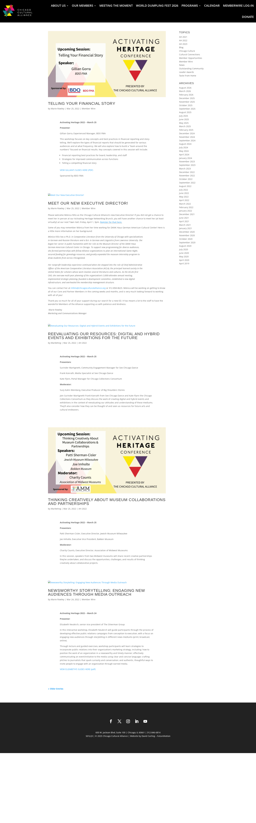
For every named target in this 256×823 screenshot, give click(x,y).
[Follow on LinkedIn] (136, 721)
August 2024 (185, 143)
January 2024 (185, 158)
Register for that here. (111, 222)
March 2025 (185, 126)
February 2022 (186, 207)
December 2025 (187, 98)
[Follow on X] (119, 721)
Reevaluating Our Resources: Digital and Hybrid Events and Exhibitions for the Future (104, 336)
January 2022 (185, 210)
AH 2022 (83, 342)
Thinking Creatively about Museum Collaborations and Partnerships (106, 502)
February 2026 (186, 94)
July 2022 (183, 189)
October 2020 (185, 239)
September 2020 (187, 242)
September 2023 (187, 165)
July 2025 (183, 115)
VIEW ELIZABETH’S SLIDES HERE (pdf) (78, 669)
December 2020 (187, 231)
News (182, 65)
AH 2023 (183, 44)
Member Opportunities (190, 58)
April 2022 (184, 200)
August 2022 (185, 186)
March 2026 (185, 91)
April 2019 (184, 263)
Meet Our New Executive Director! (88, 203)
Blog (181, 47)
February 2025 (186, 129)
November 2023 (187, 161)
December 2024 (187, 133)
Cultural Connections (189, 54)
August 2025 (185, 112)
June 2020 (184, 253)
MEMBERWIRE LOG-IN (238, 6)
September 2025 (187, 108)
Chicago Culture (187, 51)
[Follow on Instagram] (128, 721)
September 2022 (187, 182)
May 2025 (184, 122)
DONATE (248, 17)
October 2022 (185, 179)
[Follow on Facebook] (111, 721)
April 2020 (184, 260)
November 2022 (187, 175)
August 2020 (185, 245)
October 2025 (185, 105)
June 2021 (184, 217)
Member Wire (88, 108)
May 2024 (184, 151)
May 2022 (184, 196)
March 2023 (185, 168)
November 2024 (187, 137)
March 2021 (185, 224)
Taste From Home (187, 75)
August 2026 (185, 87)
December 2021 (187, 214)
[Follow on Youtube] (145, 721)
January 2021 (185, 228)
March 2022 (185, 203)
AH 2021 (183, 36)
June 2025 (184, 119)
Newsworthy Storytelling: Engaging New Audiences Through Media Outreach (96, 592)
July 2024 (183, 147)
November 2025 (187, 101)
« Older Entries (55, 688)
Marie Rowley (57, 108)
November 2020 (187, 235)
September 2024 (187, 140)
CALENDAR (212, 6)
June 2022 (184, 193)
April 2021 (184, 221)
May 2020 (184, 256)
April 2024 (184, 154)
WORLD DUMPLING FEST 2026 (157, 6)
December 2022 (187, 172)
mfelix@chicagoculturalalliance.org (88, 288)
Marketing (56, 342)
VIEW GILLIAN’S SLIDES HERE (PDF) (76, 170)
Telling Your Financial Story (81, 103)
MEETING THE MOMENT (116, 6)
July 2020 (183, 249)
